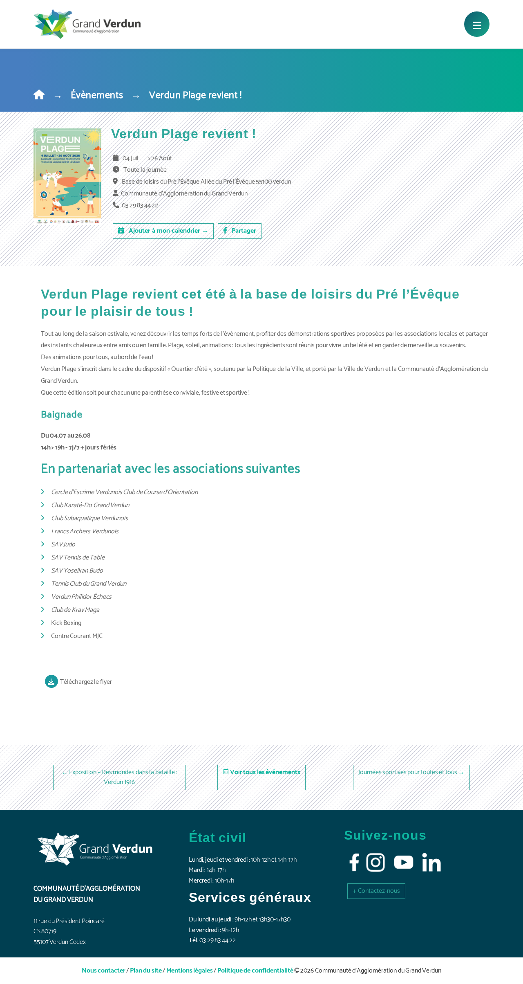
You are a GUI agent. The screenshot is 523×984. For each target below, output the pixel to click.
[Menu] (476, 24)
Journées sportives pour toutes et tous (407, 772)
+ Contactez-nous (376, 890)
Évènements (97, 95)
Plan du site (146, 970)
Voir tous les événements (265, 772)
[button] (376, 890)
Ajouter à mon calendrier (167, 230)
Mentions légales (189, 970)
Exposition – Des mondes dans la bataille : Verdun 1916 (123, 777)
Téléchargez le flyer (86, 681)
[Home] (39, 95)
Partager (243, 230)
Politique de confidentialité (255, 970)
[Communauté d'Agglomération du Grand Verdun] (87, 24)
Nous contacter (103, 970)
